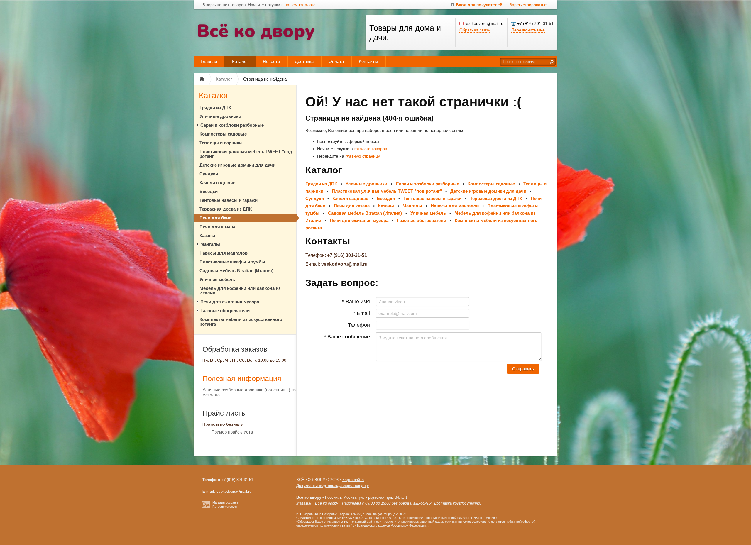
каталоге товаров (370, 148)
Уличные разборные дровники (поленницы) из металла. (249, 392)
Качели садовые (217, 182)
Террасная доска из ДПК (225, 209)
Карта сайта (353, 480)
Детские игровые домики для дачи (237, 165)
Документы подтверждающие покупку (332, 485)
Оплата (336, 61)
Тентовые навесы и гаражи (228, 200)
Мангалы (210, 244)
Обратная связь (474, 30)
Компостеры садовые (223, 133)
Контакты (368, 61)
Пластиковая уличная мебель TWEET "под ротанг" (245, 154)
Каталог (240, 61)
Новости (271, 61)
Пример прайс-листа (232, 431)
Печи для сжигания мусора (229, 301)
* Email (361, 313)
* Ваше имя (356, 301)
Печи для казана (217, 226)
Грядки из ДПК (215, 107)
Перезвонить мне (528, 30)
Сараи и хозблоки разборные (232, 125)
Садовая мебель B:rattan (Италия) (236, 270)
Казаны (207, 235)
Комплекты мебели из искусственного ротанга (240, 321)
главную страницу (362, 156)
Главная (209, 61)
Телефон (359, 325)
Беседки (208, 191)
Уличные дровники (220, 116)
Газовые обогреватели (225, 310)
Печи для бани (215, 217)
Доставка (304, 61)
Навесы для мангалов (223, 253)
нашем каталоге (300, 5)
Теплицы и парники (220, 142)
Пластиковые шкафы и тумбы (232, 261)
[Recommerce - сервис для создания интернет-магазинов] (206, 507)
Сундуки (208, 173)
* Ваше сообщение (347, 337)
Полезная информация (241, 378)
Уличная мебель (217, 279)
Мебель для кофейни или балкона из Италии (239, 290)
